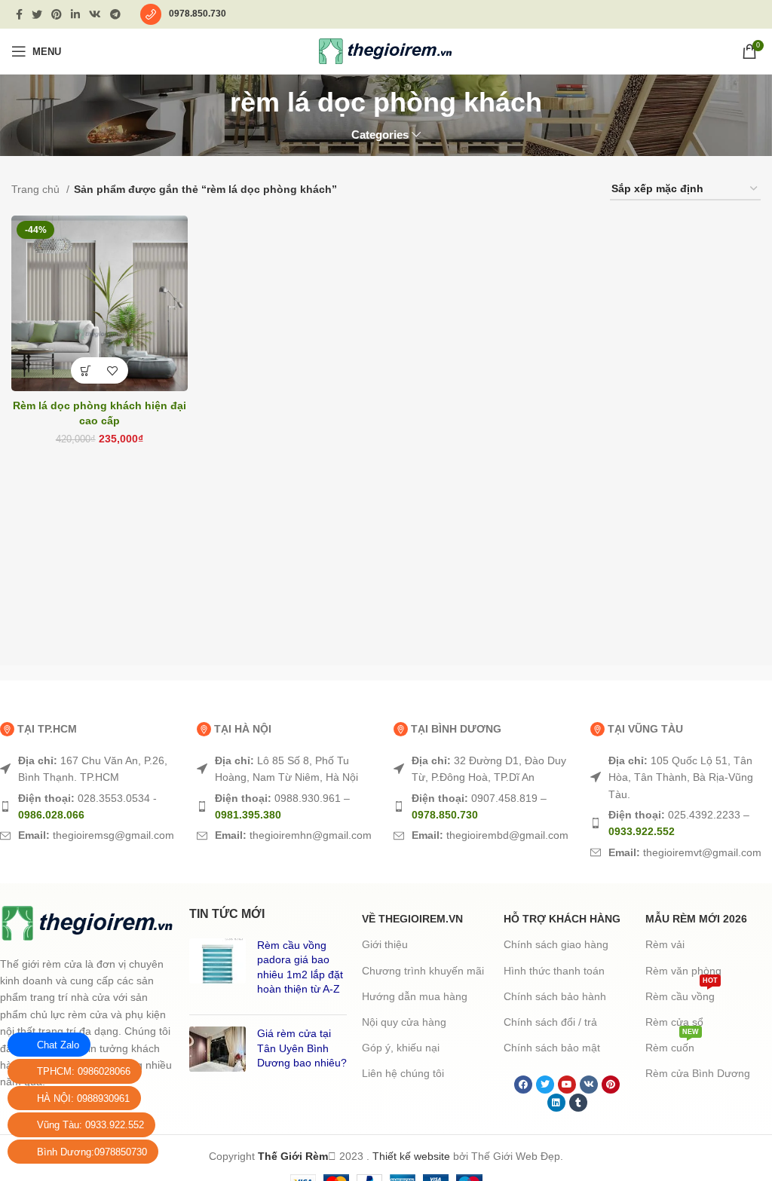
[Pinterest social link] (56, 14)
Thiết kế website (411, 1156)
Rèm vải (665, 944)
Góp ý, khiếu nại (401, 1048)
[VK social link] (95, 14)
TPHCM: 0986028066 (83, 1071)
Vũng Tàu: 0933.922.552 (90, 1125)
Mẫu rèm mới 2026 (696, 919)
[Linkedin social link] (75, 14)
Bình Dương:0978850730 (92, 1152)
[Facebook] (523, 1084)
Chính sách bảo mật (552, 1048)
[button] (86, 370)
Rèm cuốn (672, 1044)
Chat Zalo (58, 1045)
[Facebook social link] (19, 14)
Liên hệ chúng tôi (403, 1073)
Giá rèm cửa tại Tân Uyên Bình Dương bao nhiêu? (302, 1048)
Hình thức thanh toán (554, 971)
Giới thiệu (385, 944)
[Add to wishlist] (113, 370)
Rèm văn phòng (683, 971)
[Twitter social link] (37, 14)
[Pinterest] (611, 1084)
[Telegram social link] (115, 14)
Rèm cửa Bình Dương (697, 1073)
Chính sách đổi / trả (550, 1022)
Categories (380, 134)
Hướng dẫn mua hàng (414, 996)
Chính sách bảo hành (555, 996)
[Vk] (589, 1084)
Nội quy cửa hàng (404, 1022)
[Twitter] (545, 1084)
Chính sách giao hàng (556, 944)
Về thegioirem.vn (412, 919)
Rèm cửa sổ (674, 1022)
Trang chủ (37, 189)
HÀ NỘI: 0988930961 (83, 1098)
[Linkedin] (556, 1103)
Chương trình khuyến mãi (423, 971)
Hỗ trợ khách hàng (562, 919)
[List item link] (91, 769)
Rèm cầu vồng (681, 993)
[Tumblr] (578, 1103)
